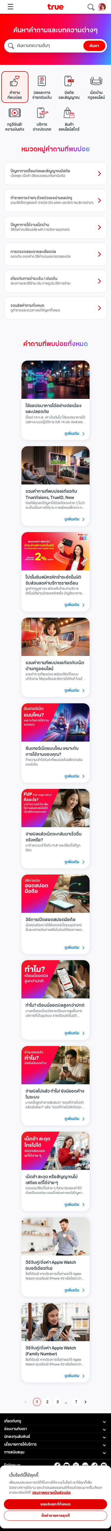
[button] (14, 87)
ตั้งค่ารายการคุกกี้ (55, 1515)
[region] (55, 1513)
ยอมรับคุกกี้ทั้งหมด (56, 1504)
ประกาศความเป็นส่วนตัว (51, 1492)
